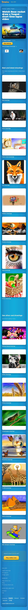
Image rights (5, 574)
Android (4, 590)
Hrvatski (22, 598)
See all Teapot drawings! (8, 46)
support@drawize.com (8, 603)
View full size (7, 43)
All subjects (5, 572)
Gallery (8, 8)
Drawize (4, 8)
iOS (3, 592)
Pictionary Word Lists (7, 584)
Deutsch (16, 598)
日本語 (10, 600)
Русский (5, 600)
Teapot (12, 8)
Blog (3, 582)
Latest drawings (6, 570)
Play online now (11, 558)
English (11, 598)
